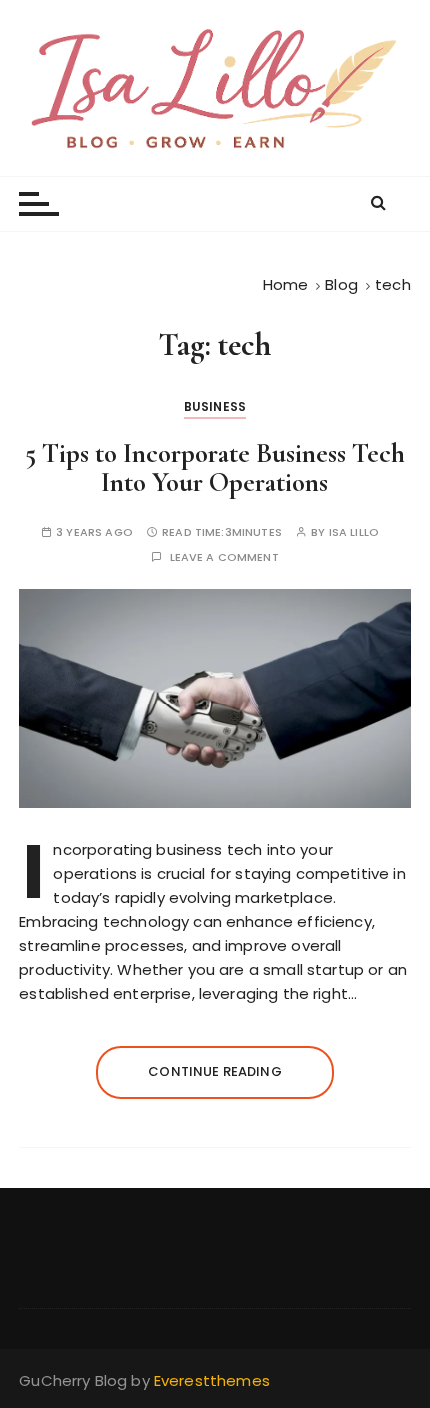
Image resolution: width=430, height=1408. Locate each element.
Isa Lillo (354, 532)
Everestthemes (212, 1380)
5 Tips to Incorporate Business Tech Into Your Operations (215, 468)
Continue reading (214, 1071)
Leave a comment (224, 557)
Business (215, 406)
